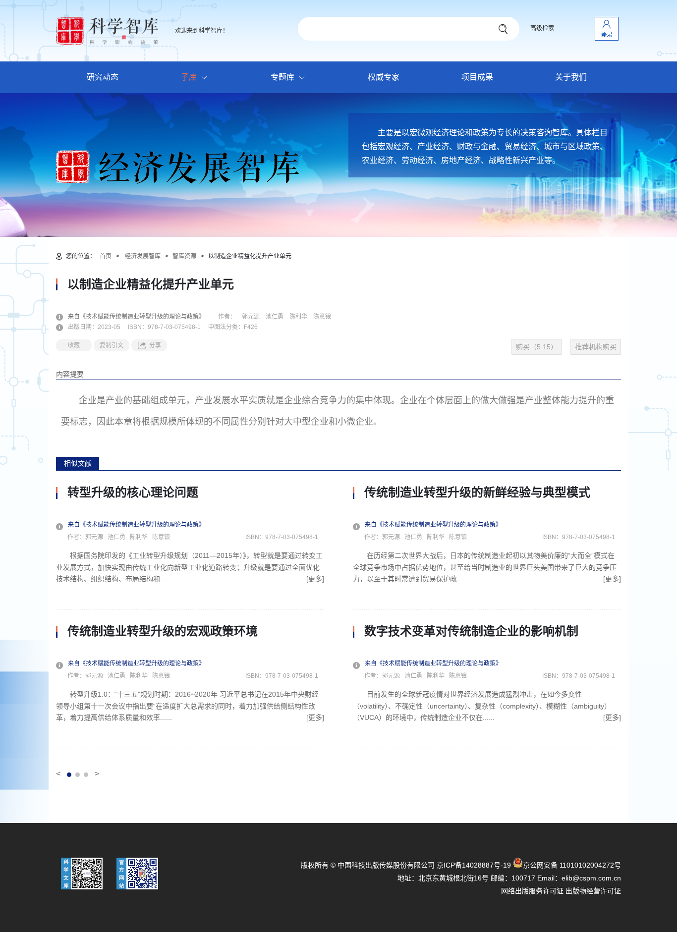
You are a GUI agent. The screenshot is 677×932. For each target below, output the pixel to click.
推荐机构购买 (596, 347)
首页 (106, 256)
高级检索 (542, 28)
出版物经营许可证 (593, 891)
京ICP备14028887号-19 (474, 865)
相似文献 (78, 463)
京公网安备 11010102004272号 (572, 865)
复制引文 (111, 345)
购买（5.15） (537, 347)
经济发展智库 (143, 256)
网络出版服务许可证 (532, 891)
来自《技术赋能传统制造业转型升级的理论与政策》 (142, 316)
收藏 (74, 345)
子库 (189, 77)
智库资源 (184, 256)
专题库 (282, 77)
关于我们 (571, 77)
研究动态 (102, 77)
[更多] (315, 579)
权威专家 (383, 77)
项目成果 (477, 77)
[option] (190, 617)
